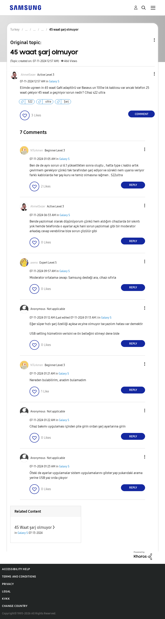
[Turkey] (25, 7)
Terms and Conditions (19, 576)
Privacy (8, 584)
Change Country (14, 606)
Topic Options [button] (147, 40)
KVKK (6, 598)
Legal (6, 591)
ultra (48, 101)
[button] (147, 74)
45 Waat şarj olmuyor (33, 527)
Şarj (66, 101)
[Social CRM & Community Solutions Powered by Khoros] (143, 555)
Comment (141, 114)
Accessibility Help (16, 569)
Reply (133, 185)
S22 (30, 101)
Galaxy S (54, 81)
